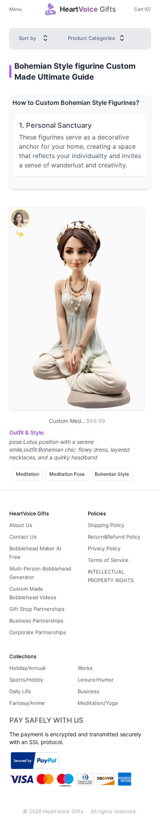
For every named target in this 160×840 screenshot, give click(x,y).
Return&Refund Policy (114, 537)
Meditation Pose (67, 474)
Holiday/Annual (27, 668)
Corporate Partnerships (37, 632)
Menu (15, 9)
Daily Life (20, 691)
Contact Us (23, 537)
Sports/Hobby (26, 680)
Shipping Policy (106, 525)
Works (85, 668)
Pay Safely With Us (46, 720)
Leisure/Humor (96, 680)
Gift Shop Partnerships (36, 609)
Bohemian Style (112, 474)
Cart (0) (142, 9)
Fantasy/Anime (27, 703)
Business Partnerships (36, 620)
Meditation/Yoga (98, 703)
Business (88, 691)
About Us (20, 525)
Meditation (27, 474)
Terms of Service (108, 560)
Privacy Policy (104, 548)
